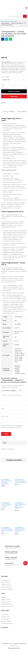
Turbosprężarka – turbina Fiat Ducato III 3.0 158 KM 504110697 (21, 481)
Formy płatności (5, 580)
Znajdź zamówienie (6, 599)
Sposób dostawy (5, 582)
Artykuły (3, 597)
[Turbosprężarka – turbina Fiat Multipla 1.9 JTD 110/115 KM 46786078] (2, 39)
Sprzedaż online (5, 616)
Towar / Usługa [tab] (8, 111)
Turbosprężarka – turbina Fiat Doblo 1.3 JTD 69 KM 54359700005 (7, 481)
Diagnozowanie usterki (7, 606)
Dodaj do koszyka (14, 91)
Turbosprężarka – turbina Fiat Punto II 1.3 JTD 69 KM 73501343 (6, 505)
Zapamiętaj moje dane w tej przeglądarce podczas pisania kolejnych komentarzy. (12, 426)
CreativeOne (14, 645)
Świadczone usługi (6, 621)
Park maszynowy (5, 619)
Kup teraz (14, 96)
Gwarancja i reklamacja (7, 589)
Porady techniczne (6, 601)
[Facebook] (1, 632)
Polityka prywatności (6, 587)
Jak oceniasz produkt (6, 390)
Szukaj (25, 16)
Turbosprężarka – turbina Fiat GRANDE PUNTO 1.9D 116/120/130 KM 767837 (20, 505)
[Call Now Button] (25, 563)
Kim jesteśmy (4, 614)
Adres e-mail (5, 416)
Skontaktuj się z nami (6, 623)
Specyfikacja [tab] (22, 111)
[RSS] (4, 632)
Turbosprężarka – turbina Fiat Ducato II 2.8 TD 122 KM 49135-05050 (7, 529)
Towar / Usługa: (5, 76)
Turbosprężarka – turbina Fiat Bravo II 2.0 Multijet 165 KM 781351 (20, 529)
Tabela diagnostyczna (7, 604)
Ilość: (2, 84)
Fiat (6, 102)
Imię (2, 408)
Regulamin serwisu (6, 584)
